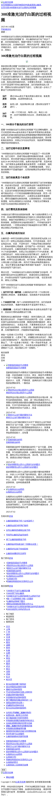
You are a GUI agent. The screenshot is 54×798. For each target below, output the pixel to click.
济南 (8, 674)
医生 (11, 5)
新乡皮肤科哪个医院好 (16, 684)
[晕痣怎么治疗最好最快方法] (19, 415)
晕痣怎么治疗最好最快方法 (18, 417)
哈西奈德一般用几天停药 (17, 715)
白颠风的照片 (12, 762)
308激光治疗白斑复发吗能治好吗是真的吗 (25, 606)
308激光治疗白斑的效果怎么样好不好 (23, 596)
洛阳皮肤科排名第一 (15, 703)
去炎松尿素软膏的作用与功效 (19, 723)
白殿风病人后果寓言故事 (17, 765)
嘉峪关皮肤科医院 (14, 689)
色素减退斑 (30, 5)
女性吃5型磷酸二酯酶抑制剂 (18, 713)
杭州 (8, 640)
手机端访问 (6, 29)
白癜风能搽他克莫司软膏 (17, 736)
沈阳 (8, 671)
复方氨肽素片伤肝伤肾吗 (17, 718)
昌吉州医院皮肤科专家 (16, 687)
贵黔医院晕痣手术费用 (16, 368)
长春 (8, 650)
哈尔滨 (9, 679)
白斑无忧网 (21, 782)
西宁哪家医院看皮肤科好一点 (19, 700)
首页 (3, 5)
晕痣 (23, 5)
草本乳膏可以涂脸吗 (15, 734)
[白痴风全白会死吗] (15, 489)
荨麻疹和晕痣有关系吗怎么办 (20, 581)
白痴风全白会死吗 (14, 492)
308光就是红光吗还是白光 (18, 609)
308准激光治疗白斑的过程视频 (22, 7)
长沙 (8, 677)
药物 (19, 5)
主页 (3, 7)
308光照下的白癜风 (15, 593)
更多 (11, 516)
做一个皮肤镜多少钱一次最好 (20, 599)
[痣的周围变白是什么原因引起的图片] (23, 464)
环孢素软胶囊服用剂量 (16, 728)
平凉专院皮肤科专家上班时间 (19, 692)
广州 (8, 632)
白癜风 (38, 5)
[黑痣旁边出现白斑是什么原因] (20, 390)
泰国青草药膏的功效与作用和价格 (21, 731)
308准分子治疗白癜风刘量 (18, 591)
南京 (8, 669)
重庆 (8, 663)
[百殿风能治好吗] (14, 440)
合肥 (8, 653)
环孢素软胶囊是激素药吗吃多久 (20, 720)
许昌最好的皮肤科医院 (16, 697)
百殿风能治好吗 (13, 442)
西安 (8, 642)
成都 (8, 645)
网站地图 (10, 777)
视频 (7, 5)
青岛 (8, 658)
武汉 (8, 666)
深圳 (8, 634)
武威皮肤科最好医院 (15, 695)
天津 (8, 637)
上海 (8, 629)
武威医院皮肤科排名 (15, 705)
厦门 (8, 656)
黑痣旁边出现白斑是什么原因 (19, 393)
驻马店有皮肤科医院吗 (16, 708)
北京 (8, 626)
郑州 (8, 648)
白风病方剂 (12, 579)
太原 (8, 661)
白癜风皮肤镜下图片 (16, 601)
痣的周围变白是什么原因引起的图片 (22, 467)
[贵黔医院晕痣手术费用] (17, 365)
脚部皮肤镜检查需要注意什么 (20, 604)
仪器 (15, 5)
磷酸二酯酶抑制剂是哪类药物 (19, 726)
